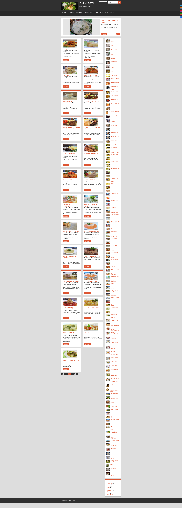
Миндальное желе (114, 217)
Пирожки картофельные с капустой (114, 445)
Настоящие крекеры (114, 154)
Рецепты (64, 12)
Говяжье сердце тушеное (91, 101)
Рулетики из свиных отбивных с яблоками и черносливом (114, 390)
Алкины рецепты (87, 3)
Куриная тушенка (114, 107)
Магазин (64, 14)
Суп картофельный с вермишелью (69, 205)
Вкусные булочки (114, 140)
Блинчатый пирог (68, 75)
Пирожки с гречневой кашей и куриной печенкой (114, 180)
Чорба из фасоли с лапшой (92, 256)
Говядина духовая (68, 180)
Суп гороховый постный (91, 307)
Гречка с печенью (114, 61)
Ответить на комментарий (96, 154)
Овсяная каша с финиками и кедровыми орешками (115, 58)
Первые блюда (71, 12)
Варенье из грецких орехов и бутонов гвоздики (114, 88)
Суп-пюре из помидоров (91, 231)
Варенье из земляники (115, 78)
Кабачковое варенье (114, 91)
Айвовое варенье (114, 448)
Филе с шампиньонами (91, 153)
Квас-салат (112, 464)
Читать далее (103, 34)
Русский (101, 1)
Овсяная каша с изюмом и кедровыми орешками (115, 50)
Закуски (112, 12)
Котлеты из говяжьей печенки (69, 154)
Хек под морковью (68, 49)
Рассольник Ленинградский (71, 281)
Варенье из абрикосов (115, 82)
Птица (117, 12)
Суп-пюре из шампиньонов (71, 231)
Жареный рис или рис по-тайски (109, 21)
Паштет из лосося (114, 412)
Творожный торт (114, 190)
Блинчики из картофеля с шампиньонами (113, 437)
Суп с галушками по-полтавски (69, 333)
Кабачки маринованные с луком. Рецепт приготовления (115, 375)
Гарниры (101, 12)
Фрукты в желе (113, 228)
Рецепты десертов (88, 12)
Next (119, 34)
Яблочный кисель (114, 203)
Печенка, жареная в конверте (71, 127)
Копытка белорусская (115, 440)
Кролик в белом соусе (90, 180)
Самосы (112, 423)
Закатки (106, 12)
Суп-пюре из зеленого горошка (69, 256)
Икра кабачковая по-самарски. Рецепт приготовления (114, 371)
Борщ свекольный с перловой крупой (68, 308)
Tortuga (69, 500)
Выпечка (96, 12)
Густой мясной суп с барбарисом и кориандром (71, 359)
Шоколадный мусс (114, 193)
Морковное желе (114, 197)
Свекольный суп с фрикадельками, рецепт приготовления (115, 329)
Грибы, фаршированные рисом (114, 428)
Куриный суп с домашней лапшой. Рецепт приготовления (115, 334)
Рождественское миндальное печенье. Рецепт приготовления (115, 321)
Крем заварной (113, 207)
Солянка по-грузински (91, 75)
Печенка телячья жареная (92, 127)
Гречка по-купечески (114, 132)
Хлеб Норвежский (114, 175)
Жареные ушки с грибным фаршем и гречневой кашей (114, 433)
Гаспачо (86, 332)
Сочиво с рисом (113, 128)
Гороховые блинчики (114, 393)
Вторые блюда (79, 12)
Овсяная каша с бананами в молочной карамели (115, 474)
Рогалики (112, 183)
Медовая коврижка (114, 144)
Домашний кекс (113, 157)
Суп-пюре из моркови (90, 281)
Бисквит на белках (114, 164)
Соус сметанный (68, 101)
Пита (112, 186)
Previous (117, 34)
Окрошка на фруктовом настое (91, 205)
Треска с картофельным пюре (93, 49)
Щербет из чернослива (115, 214)
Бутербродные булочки (115, 168)
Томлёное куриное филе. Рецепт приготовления (114, 348)
